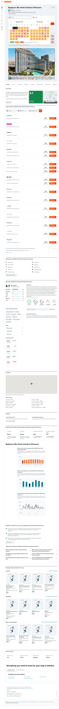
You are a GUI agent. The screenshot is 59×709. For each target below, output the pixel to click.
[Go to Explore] (1, 16)
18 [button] (22, 33)
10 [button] (19, 30)
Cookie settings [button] (8, 252)
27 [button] (27, 36)
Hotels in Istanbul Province (34, 701)
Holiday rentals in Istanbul (28, 678)
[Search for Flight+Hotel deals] (1, 12)
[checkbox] (11, 341)
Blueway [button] (46, 611)
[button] (2, 2)
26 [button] (24, 36)
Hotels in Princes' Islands (43, 701)
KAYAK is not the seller (11, 691)
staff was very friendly (10, 311)
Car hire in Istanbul (27, 676)
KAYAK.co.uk (8, 701)
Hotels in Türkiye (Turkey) (24, 701)
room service (14, 316)
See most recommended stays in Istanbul (49, 622)
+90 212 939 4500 (12, 13)
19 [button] (24, 33)
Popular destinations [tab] (20, 669)
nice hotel (8, 314)
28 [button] (11, 39)
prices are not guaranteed (29, 688)
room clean (17, 311)
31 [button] (45, 39)
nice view (19, 314)
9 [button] (16, 30)
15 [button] (13, 33)
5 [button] (31, 30)
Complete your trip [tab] (11, 669)
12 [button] (24, 30)
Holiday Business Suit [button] (23, 611)
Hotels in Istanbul (11, 678)
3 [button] (19, 28)
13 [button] (27, 30)
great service (8, 316)
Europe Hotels (16, 701)
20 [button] (27, 33)
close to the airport (16, 319)
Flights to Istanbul (11, 676)
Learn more (33, 248)
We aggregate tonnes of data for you (14, 693)
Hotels (12, 701)
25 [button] (22, 36)
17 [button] (19, 33)
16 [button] (16, 33)
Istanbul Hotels (51, 701)
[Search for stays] (1, 8)
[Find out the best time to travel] (1, 20)
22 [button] (13, 36)
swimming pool (9, 319)
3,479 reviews (18, 10)
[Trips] (1, 24)
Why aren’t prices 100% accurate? (14, 696)
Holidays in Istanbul (43, 676)
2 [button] (16, 28)
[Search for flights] (1, 5)
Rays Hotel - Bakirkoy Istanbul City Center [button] (11, 612)
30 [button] (16, 39)
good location (13, 314)
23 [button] (16, 36)
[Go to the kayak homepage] (7, 1)
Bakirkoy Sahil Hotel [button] (36, 611)
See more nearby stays (53, 570)
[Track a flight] (1, 18)
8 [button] (39, 30)
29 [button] (13, 39)
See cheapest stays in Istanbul (51, 596)
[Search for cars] (1, 10)
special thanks (8, 321)
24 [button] (19, 36)
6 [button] (27, 28)
